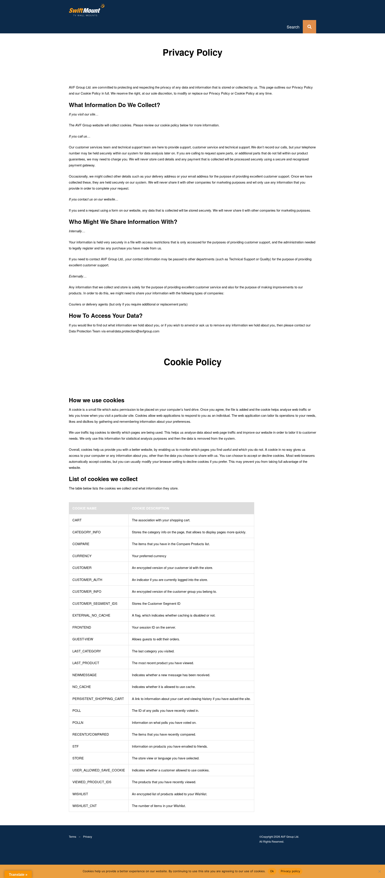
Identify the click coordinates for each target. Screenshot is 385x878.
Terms (72, 836)
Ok (272, 871)
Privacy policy (290, 871)
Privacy (87, 836)
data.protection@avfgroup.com (137, 331)
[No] (379, 871)
